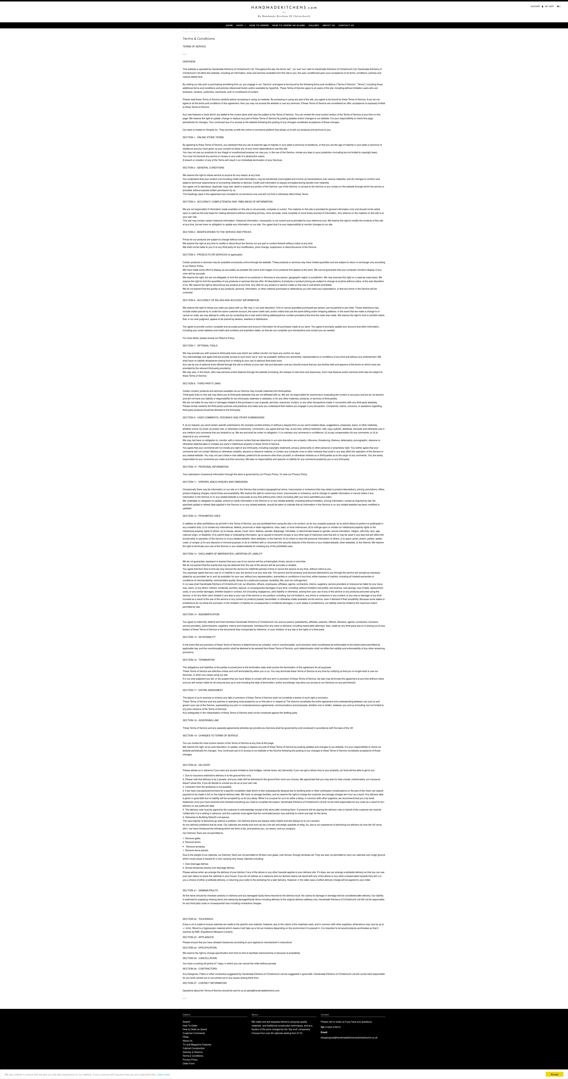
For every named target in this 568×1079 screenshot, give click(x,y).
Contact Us (346, 25)
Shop (239, 25)
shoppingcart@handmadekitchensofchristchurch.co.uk (349, 1037)
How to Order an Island (288, 25)
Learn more (163, 1074)
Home (229, 25)
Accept (554, 1074)
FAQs (186, 1036)
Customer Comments (194, 1033)
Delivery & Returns (192, 1052)
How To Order (259, 25)
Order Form (189, 1063)
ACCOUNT (536, 6)
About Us (329, 25)
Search (186, 1021)
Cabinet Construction (194, 1048)
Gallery (314, 25)
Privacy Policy (190, 1059)
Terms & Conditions (193, 1055)
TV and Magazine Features (197, 1044)
